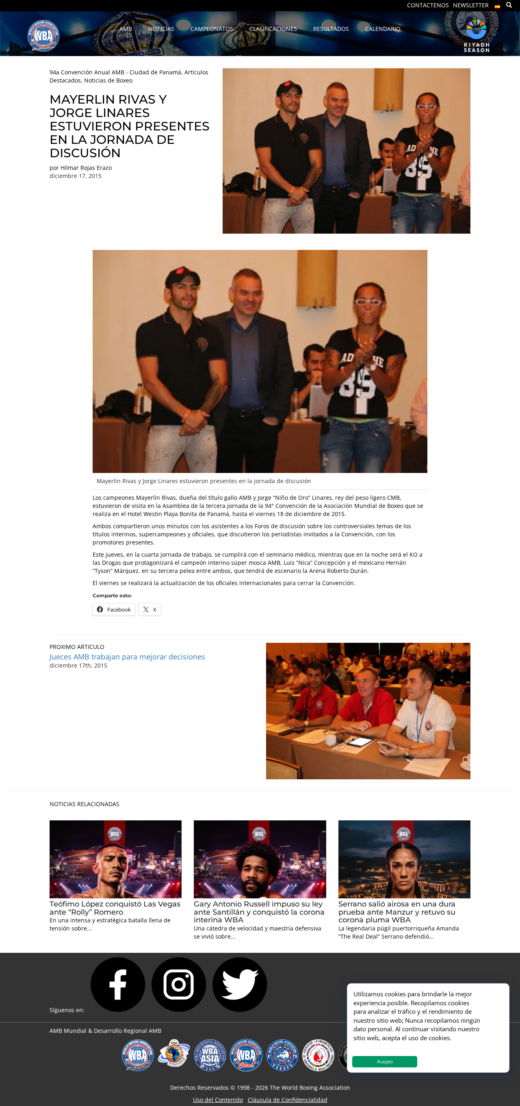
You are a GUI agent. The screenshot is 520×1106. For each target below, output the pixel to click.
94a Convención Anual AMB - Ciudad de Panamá (115, 72)
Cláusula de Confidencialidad (287, 1100)
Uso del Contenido (218, 1100)
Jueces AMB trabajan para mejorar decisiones (127, 656)
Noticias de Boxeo (108, 80)
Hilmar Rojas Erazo (86, 167)
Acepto (385, 1061)
